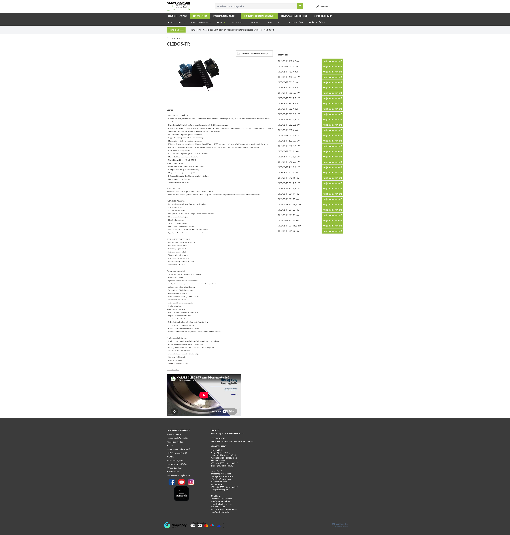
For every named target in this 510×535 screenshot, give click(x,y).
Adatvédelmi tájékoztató (179, 449)
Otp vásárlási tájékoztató (179, 475)
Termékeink (196, 30)
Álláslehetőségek (317, 22)
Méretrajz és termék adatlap (255, 53)
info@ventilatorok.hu (220, 512)
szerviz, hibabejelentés (323, 16)
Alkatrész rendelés (176, 22)
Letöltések (253, 22)
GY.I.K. (171, 456)
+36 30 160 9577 (218, 484)
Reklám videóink (296, 22)
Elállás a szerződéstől (177, 453)
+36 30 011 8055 (218, 506)
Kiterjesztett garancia (201, 22)
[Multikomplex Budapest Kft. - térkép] (295, 446)
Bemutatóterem (200, 16)
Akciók (220, 22)
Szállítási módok (175, 442)
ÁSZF (170, 445)
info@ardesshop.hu (219, 489)
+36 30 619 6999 (218, 460)
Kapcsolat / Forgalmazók (224, 16)
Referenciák (237, 22)
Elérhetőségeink (175, 460)
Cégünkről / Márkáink (177, 16)
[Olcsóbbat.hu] (340, 525)
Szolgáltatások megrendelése (294, 16)
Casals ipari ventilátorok (214, 30)
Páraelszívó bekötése (177, 464)
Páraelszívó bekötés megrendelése (259, 16)
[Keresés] (300, 6)
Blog (270, 22)
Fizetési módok (175, 434)
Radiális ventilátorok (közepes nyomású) (244, 30)
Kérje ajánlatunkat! (332, 61)
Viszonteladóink (175, 468)
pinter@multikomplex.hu (222, 466)
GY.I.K (280, 22)
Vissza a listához (177, 38)
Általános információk (178, 438)
